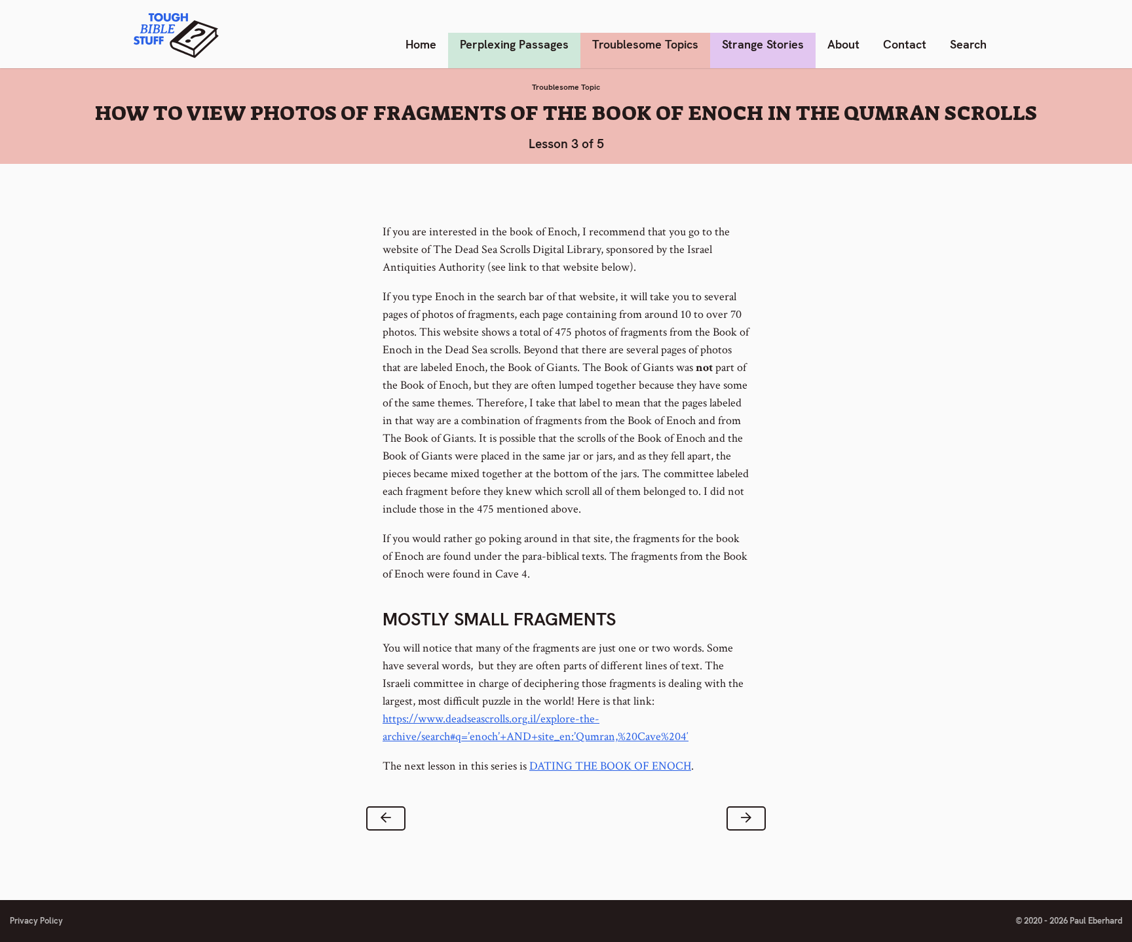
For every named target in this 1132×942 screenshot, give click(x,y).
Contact (904, 44)
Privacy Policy (36, 920)
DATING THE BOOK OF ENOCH (610, 766)
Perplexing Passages (514, 44)
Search (968, 44)
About (843, 44)
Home (421, 44)
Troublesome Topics (645, 44)
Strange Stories (763, 44)
